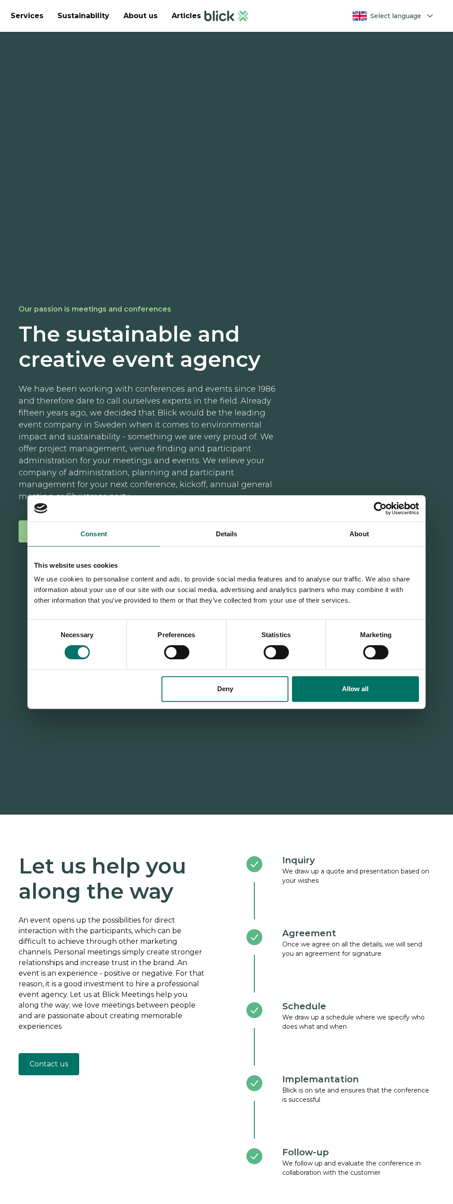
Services (27, 16)
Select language (395, 16)
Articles (186, 16)
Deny (225, 688)
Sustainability (83, 16)
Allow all (355, 688)
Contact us (49, 1064)
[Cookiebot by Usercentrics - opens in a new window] (380, 508)
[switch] (176, 652)
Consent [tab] (94, 534)
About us (140, 16)
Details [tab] (227, 534)
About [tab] (359, 534)
